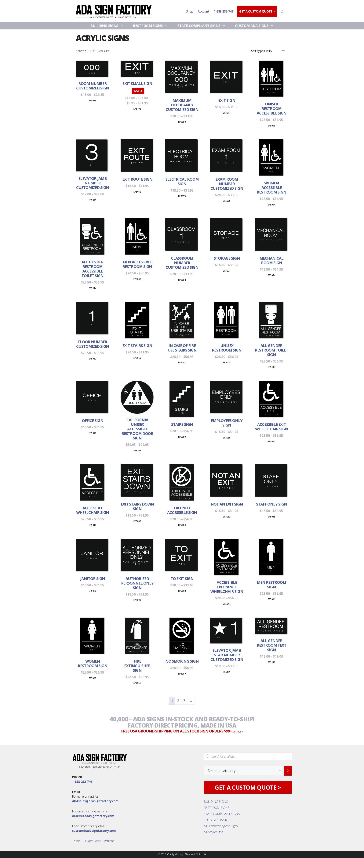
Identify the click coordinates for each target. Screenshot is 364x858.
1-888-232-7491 (224, 11)
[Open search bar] (282, 11)
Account (203, 11)
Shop (189, 11)
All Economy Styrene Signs (221, 826)
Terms (76, 841)
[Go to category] (288, 771)
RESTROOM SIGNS (148, 25)
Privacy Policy (92, 841)
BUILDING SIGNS (104, 25)
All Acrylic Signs (213, 832)
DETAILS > (238, 731)
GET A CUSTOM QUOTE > (257, 11)
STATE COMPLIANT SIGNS (198, 25)
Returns (109, 841)
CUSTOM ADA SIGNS (251, 25)
